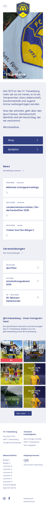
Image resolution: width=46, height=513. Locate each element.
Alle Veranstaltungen (11, 253)
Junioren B (7, 466)
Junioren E (7, 475)
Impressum (28, 498)
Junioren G (7, 481)
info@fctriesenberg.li (12, 442)
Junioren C (7, 469)
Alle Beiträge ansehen (12, 170)
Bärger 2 (6, 463)
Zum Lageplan (30, 445)
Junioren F (7, 478)
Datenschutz (29, 501)
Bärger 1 (6, 460)
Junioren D (7, 472)
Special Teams (9, 488)
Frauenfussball (9, 485)
